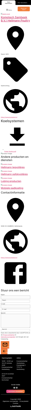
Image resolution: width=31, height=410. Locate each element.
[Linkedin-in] (16, 387)
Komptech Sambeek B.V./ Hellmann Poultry (15, 19)
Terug (6, 352)
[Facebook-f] (14, 387)
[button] (9, 9)
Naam (3, 294)
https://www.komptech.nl (9, 117)
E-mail (3, 303)
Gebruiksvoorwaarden (8, 337)
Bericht (3, 313)
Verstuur (8, 347)
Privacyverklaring (8, 335)
